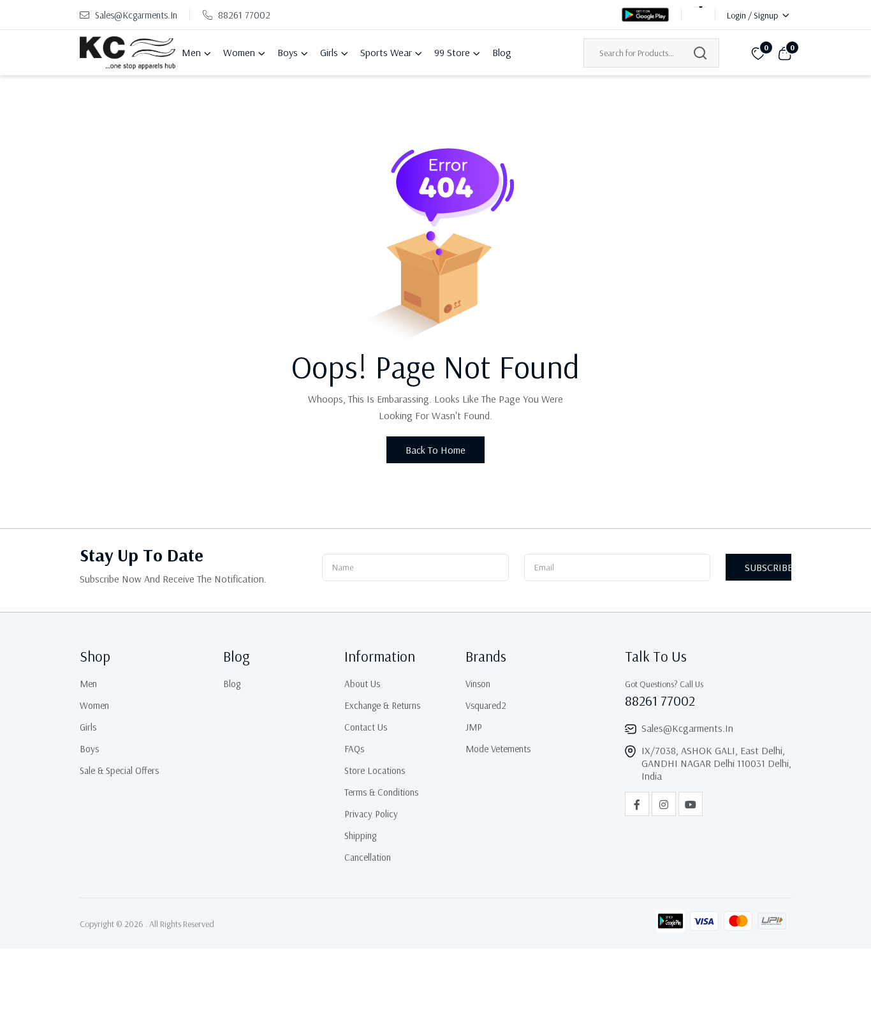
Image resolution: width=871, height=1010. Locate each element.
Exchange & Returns (382, 705)
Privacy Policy (371, 814)
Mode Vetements (498, 749)
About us (362, 684)
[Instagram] (664, 804)
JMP (473, 727)
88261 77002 (244, 15)
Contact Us (365, 727)
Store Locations (374, 770)
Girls (88, 727)
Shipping (360, 835)
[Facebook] (637, 804)
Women (94, 705)
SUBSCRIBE (768, 567)
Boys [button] (287, 52)
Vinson (477, 684)
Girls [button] (329, 52)
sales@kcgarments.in (134, 15)
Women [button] (239, 52)
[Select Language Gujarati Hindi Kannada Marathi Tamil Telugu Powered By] (699, 14)
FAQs (354, 749)
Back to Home (435, 449)
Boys (89, 749)
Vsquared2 (485, 705)
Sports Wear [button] (386, 52)
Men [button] (191, 52)
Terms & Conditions (381, 792)
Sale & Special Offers (119, 770)
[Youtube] (690, 804)
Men (88, 684)
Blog (501, 52)
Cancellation (367, 857)
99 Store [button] (452, 52)
